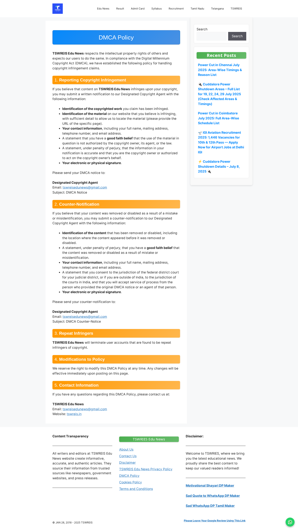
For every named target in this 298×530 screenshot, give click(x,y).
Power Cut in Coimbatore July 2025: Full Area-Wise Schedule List (218, 118)
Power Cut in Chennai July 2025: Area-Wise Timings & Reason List (220, 70)
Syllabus (156, 8)
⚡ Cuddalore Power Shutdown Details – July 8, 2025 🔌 (219, 166)
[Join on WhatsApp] (290, 522)
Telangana (217, 8)
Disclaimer (127, 463)
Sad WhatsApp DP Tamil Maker (210, 506)
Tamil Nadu (197, 8)
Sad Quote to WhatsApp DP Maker (213, 496)
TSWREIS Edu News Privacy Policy (145, 469)
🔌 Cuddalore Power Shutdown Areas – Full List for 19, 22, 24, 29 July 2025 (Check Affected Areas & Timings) (219, 94)
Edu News (103, 8)
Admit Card (138, 8)
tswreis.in (74, 414)
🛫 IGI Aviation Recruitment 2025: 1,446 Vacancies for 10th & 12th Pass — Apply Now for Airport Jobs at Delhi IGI (221, 142)
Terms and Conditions (136, 489)
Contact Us (128, 456)
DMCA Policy (129, 476)
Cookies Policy (130, 482)
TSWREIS (236, 8)
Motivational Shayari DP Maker (210, 486)
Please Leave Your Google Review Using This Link (215, 520)
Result (120, 8)
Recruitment (176, 8)
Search (202, 29)
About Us (126, 450)
